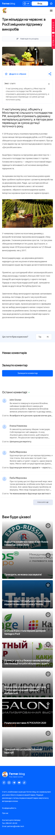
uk (27, 4)
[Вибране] (51, 3)
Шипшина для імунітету (20, 442)
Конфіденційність (9, 808)
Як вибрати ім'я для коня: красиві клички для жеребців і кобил (30, 416)
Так (39, 337)
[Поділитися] (50, 74)
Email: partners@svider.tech (13, 826)
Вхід (40, 3)
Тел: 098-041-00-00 (9, 823)
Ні (48, 337)
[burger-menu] (51, 10)
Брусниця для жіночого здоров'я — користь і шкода (30, 468)
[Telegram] (14, 782)
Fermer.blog (5, 10)
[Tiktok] (24, 782)
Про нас (5, 813)
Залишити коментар (27, 373)
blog (8, 3)
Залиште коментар (15, 365)
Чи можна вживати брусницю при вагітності (30, 494)
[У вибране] (48, 525)
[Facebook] (4, 782)
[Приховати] (49, 84)
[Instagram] (9, 782)
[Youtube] (19, 782)
